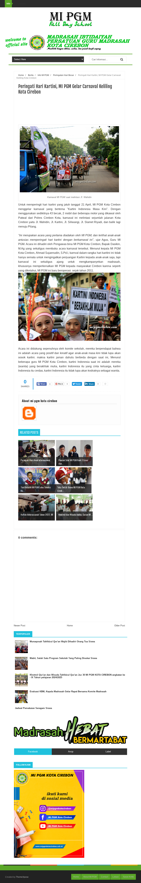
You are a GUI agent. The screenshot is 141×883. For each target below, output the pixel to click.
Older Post (119, 625)
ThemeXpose (22, 877)
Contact (104, 877)
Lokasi (115, 877)
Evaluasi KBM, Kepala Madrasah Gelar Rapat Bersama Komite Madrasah (68, 691)
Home (70, 625)
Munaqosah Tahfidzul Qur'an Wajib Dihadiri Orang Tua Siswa (62, 641)
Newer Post (19, 625)
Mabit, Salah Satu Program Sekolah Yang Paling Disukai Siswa (63, 658)
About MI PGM (90, 877)
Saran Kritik (128, 877)
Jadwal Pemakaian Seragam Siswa (33, 708)
